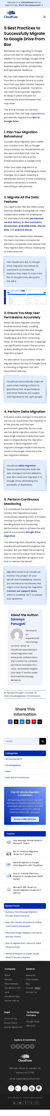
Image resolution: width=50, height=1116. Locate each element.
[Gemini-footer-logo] (27, 1045)
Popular (11, 833)
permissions (37, 218)
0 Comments (33, 696)
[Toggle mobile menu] (44, 17)
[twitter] (31, 1103)
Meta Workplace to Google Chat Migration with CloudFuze (28, 864)
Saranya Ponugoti (18, 621)
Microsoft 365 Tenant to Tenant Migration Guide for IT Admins (27, 890)
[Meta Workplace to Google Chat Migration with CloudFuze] (8, 864)
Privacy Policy (10, 1023)
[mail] (37, 1103)
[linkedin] (14, 1103)
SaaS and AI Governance (17, 777)
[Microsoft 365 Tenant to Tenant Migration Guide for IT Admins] (8, 889)
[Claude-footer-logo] (22, 1045)
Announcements (14, 759)
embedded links (27, 225)
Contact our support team (22, 591)
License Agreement (13, 1027)
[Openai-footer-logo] (13, 1045)
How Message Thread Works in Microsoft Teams (27, 842)
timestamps (11, 225)
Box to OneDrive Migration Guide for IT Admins (25, 853)
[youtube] (20, 1103)
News (8, 771)
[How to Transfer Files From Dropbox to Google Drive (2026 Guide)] (8, 875)
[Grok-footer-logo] (32, 1045)
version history (12, 222)
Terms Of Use (10, 1018)
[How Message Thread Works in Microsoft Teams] (8, 842)
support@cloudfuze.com (28, 1078)
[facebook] (25, 1103)
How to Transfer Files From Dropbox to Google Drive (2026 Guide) (28, 876)
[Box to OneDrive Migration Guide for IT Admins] (8, 853)
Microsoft (30, 1025)
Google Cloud (32, 1021)
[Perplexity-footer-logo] (17, 1045)
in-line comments (32, 222)
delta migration (27, 465)
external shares (23, 229)
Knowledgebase (17, 696)
